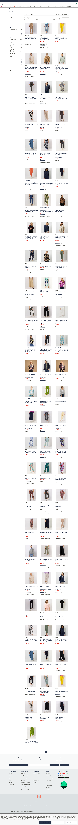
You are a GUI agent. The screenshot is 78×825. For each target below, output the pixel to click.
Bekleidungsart (13, 34)
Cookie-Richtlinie (37, 819)
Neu (8, 6)
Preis (11, 62)
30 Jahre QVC (12, 6)
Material (11, 70)
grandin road (26, 811)
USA (33, 801)
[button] (64, 4)
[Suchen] (58, 4)
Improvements (30, 811)
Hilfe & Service (23, 787)
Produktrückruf (11, 784)
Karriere (47, 783)
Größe (11, 59)
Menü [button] (7, 3)
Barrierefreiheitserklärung (50, 778)
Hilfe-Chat (10, 773)
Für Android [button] (64, 764)
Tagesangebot (3, 6)
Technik (73, 6)
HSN (9, 811)
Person (11, 67)
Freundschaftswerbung (37, 778)
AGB (24, 807)
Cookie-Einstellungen (71, 822)
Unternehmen (48, 773)
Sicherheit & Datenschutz (25, 784)
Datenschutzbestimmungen (31, 807)
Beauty (41, 6)
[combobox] (40, 4)
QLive (10, 778)
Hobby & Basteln (55, 6)
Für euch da (35, 782)
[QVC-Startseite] (9, 9)
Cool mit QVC (19, 6)
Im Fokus (11, 23)
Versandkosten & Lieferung (25, 778)
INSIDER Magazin (36, 773)
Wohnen (49, 6)
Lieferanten (11, 782)
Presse (10, 780)
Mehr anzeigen (12, 53)
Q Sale (34, 6)
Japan (44, 801)
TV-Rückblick (18, 3)
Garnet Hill (21, 811)
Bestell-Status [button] (44, 764)
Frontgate (17, 811)
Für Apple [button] (55, 764)
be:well (24, 6)
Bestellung (23, 773)
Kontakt (10, 775)
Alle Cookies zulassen (45, 822)
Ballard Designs (13, 811)
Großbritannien (37, 801)
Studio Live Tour (48, 789)
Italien (41, 801)
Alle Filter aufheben (65, 17)
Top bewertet (29, 6)
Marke (11, 56)
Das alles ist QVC (49, 775)
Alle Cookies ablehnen (58, 822)
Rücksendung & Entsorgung (25, 782)
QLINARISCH (68, 6)
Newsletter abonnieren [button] (18, 764)
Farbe (11, 64)
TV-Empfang (48, 787)
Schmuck (45, 6)
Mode (38, 6)
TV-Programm (35, 775)
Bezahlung (23, 780)
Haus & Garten (62, 6)
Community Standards (43, 807)
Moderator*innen (49, 785)
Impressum (53, 807)
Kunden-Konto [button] (34, 764)
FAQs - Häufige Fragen (25, 786)
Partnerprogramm (36, 780)
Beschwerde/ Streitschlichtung (26, 789)
